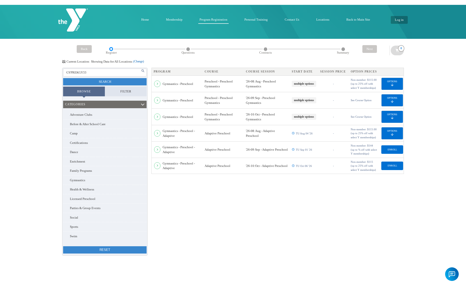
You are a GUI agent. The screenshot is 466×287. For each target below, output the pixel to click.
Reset (105, 250)
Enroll (392, 149)
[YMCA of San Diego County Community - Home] (73, 20)
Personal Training (256, 19)
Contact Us (292, 19)
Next (369, 49)
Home (145, 19)
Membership (174, 19)
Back (84, 49)
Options (392, 81)
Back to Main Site (358, 19)
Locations (322, 19)
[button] (452, 274)
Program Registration (213, 19)
